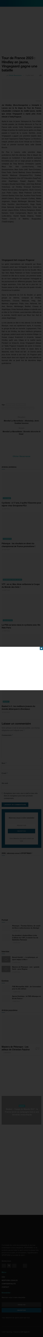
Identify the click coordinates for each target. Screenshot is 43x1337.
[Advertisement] (21, 668)
